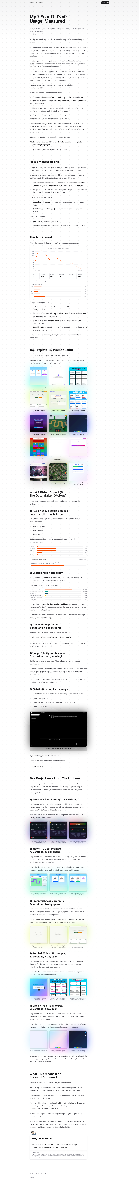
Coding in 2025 (57, 77)
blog (65, 1147)
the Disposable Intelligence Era (67, 1103)
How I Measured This (45, 162)
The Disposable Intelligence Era (40, 1155)
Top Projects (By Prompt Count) (52, 350)
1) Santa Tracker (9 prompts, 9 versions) (53, 799)
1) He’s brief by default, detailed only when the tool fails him (49, 512)
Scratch (61, 47)
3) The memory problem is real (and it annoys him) (45, 626)
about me (49, 1144)
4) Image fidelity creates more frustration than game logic (48, 654)
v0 (47, 61)
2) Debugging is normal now (46, 572)
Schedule (104, 2)
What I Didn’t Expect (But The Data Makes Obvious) (48, 493)
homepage (73, 1144)
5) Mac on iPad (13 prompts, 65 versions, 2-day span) (46, 1007)
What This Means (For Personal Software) (45, 1075)
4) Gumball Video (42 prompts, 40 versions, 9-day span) (48, 955)
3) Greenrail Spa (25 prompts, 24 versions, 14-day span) (47, 902)
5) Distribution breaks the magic (49, 689)
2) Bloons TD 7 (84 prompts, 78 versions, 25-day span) (46, 850)
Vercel (32, 64)
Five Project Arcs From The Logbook (55, 778)
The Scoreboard (41, 237)
